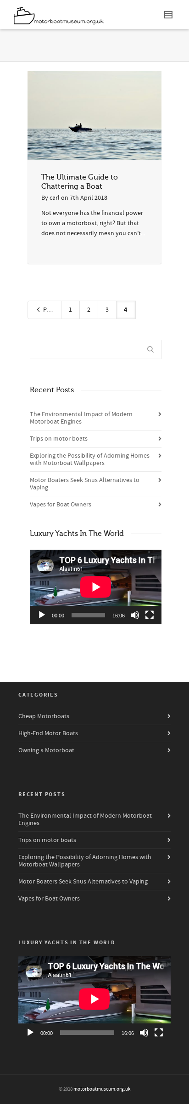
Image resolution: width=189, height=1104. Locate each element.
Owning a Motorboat (46, 750)
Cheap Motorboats (43, 716)
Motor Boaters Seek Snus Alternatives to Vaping (84, 484)
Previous (51, 310)
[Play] (41, 615)
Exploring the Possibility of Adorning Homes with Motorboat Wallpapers (90, 459)
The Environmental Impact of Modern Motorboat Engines (81, 418)
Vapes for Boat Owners (60, 504)
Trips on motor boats (59, 439)
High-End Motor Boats (48, 733)
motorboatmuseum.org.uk (101, 1089)
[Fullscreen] (149, 615)
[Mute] (134, 615)
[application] (95, 587)
